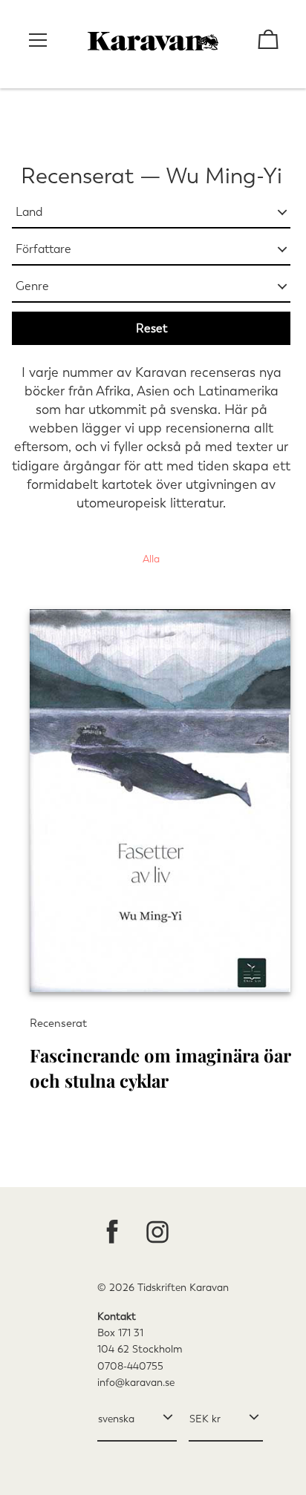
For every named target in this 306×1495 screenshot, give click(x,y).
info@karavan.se (136, 1382)
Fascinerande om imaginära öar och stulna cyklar (160, 1067)
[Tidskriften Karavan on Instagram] (157, 1233)
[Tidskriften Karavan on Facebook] (112, 1233)
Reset (151, 328)
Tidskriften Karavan (183, 1287)
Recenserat (77, 175)
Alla (151, 559)
